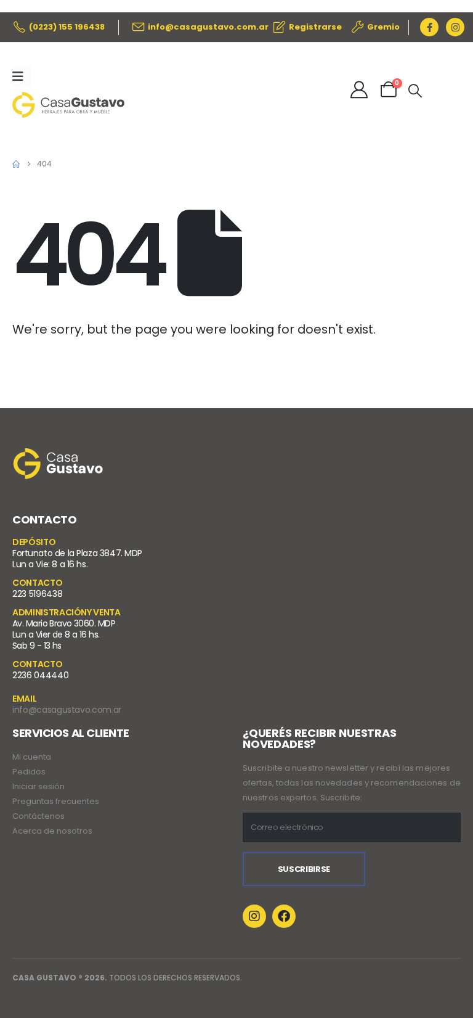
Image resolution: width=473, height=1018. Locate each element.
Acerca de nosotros (52, 831)
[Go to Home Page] (16, 164)
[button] (415, 91)
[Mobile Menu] (21, 76)
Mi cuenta (31, 757)
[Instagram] (455, 27)
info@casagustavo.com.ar (66, 710)
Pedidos (29, 772)
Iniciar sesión (38, 786)
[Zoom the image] (58, 456)
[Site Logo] (68, 105)
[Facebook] (429, 27)
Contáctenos (38, 816)
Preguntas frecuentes (55, 801)
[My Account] (359, 89)
